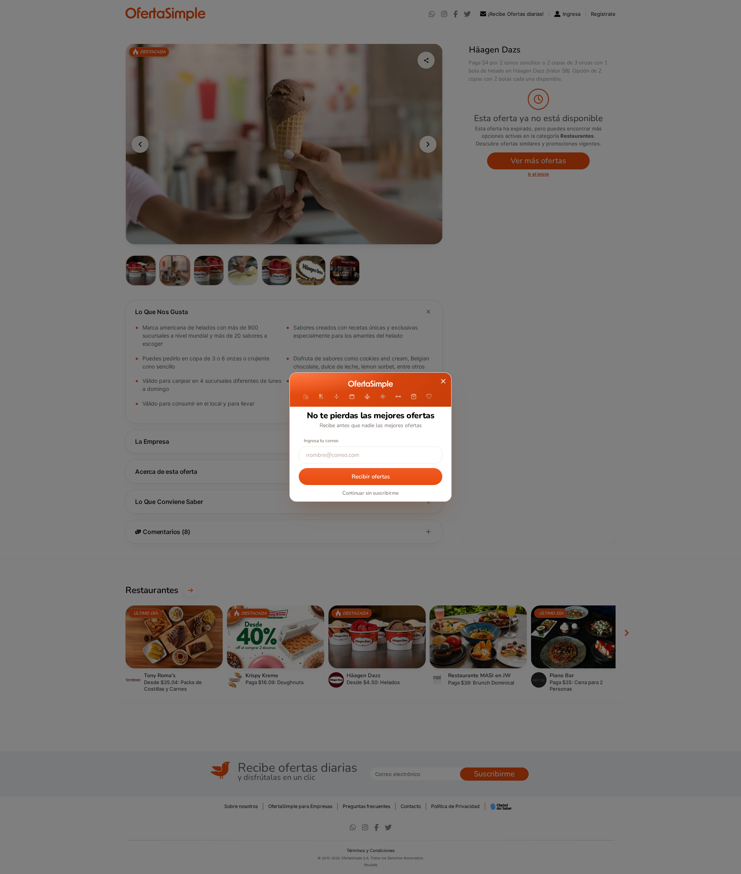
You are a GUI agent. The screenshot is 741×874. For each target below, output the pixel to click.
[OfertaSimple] (370, 384)
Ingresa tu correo (321, 441)
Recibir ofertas (371, 476)
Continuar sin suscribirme (370, 493)
